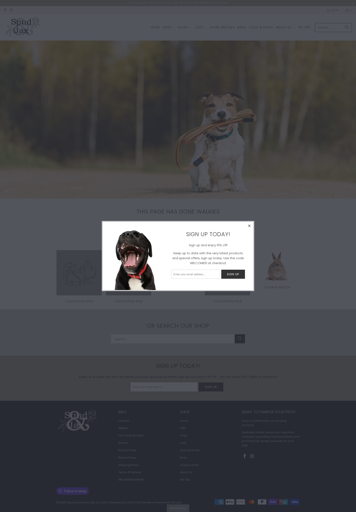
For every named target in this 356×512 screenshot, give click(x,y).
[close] (249, 225)
